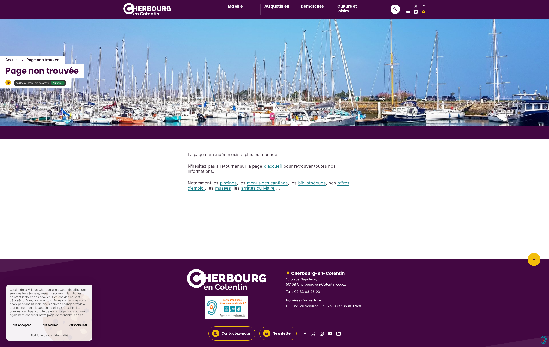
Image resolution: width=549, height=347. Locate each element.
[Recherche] (395, 9)
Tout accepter (21, 325)
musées (223, 188)
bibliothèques (312, 183)
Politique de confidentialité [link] (49, 335)
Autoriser (57, 83)
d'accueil (273, 166)
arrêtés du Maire (257, 188)
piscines (228, 183)
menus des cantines (267, 183)
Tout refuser (49, 325)
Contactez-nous (236, 333)
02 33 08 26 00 (307, 291)
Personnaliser (78, 325)
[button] (8, 82)
